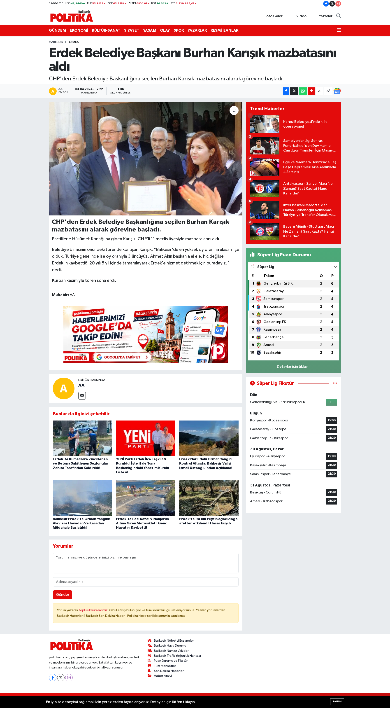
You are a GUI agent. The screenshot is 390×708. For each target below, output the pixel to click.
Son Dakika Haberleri (169, 671)
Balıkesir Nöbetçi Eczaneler (174, 640)
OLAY (165, 30)
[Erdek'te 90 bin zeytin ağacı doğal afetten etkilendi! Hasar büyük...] (209, 498)
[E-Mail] (82, 396)
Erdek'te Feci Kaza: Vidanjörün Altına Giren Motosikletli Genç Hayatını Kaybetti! (142, 523)
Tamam (337, 701)
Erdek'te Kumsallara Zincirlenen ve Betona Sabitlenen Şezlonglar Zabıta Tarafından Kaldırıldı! (80, 463)
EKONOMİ (79, 30)
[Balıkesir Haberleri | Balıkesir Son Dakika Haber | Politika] (71, 16)
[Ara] (338, 16)
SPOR (179, 30)
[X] (61, 677)
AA (81, 385)
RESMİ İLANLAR (224, 30)
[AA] (63, 388)
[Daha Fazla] (311, 91)
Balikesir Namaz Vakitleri (171, 650)
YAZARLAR (197, 30)
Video (301, 16)
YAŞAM (149, 30)
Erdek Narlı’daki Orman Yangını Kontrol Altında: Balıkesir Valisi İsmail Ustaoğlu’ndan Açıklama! (205, 463)
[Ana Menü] (339, 30)
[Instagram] (69, 677)
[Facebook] (52, 677)
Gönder (62, 595)
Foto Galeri (274, 16)
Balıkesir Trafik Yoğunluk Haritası (177, 655)
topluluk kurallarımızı (94, 610)
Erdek (74, 42)
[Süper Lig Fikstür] (335, 383)
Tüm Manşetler (165, 666)
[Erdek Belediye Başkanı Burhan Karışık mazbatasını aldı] (145, 158)
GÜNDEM (57, 30)
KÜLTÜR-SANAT (106, 30)
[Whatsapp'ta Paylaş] (303, 91)
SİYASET (131, 30)
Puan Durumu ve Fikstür (171, 660)
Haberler (56, 42)
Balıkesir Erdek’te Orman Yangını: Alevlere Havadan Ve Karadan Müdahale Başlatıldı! (81, 523)
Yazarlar (325, 16)
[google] (145, 334)
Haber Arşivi (163, 676)
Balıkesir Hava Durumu (170, 645)
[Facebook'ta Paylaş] (286, 91)
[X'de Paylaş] (294, 91)
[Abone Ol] (337, 91)
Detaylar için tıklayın (294, 367)
